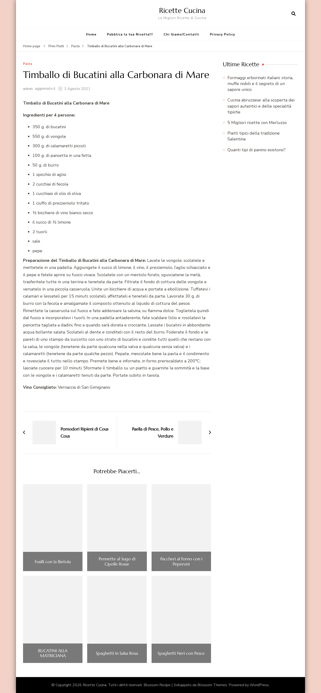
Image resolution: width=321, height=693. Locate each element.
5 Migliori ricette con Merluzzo (257, 122)
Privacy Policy (222, 34)
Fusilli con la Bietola (53, 561)
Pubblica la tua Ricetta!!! (130, 34)
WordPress (259, 685)
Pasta (27, 64)
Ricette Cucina (182, 10)
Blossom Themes (212, 685)
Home (91, 34)
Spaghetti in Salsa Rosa (117, 653)
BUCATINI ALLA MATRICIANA (52, 653)
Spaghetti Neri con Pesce (181, 653)
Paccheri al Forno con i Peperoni (181, 561)
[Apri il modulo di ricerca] (293, 14)
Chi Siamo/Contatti (181, 34)
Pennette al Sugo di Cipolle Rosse (117, 561)
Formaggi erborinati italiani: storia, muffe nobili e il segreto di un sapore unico (260, 83)
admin (28, 88)
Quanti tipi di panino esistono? (256, 150)
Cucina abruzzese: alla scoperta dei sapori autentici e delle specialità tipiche (260, 106)
